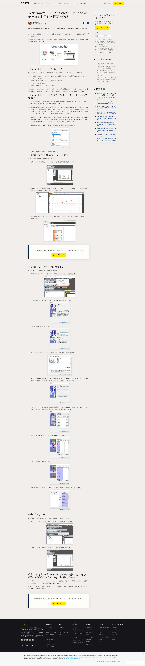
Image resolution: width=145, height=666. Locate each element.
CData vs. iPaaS (76, 640)
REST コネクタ (49, 639)
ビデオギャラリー (103, 642)
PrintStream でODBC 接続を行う (106, 73)
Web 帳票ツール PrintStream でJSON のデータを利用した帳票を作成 (106, 118)
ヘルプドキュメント (43, 113)
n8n (113, 637)
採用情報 (88, 642)
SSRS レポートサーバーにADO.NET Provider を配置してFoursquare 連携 (106, 130)
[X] (24, 640)
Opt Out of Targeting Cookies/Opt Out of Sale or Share (108, 661)
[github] (30, 640)
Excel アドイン (49, 642)
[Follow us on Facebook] (83, 23)
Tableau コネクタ (50, 646)
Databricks (115, 630)
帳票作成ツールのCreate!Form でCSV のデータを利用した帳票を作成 (106, 113)
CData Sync (62, 627)
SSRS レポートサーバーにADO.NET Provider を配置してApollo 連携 (106, 94)
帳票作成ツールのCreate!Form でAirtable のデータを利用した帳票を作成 (106, 124)
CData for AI (83, 3)
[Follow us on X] (85, 23)
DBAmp (61, 634)
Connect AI (62, 630)
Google (114, 632)
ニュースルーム (89, 632)
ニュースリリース (90, 630)
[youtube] (27, 640)
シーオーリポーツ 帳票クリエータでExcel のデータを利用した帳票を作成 (107, 107)
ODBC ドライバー (50, 627)
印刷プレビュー (101, 75)
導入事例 (101, 630)
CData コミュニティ (104, 627)
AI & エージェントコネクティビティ (78, 634)
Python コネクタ (50, 634)
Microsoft (114, 634)
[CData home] (26, 3)
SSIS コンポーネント (64, 632)
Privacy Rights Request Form (73, 658)
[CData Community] (33, 640)
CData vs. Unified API (77, 642)
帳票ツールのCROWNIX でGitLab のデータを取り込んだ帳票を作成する (106, 139)
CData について (89, 627)
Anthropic (114, 627)
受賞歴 (87, 634)
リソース (101, 634)
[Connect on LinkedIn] (88, 23)
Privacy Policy (111, 657)
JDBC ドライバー (50, 630)
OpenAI (114, 639)
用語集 (100, 639)
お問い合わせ (118, 3)
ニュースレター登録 (104, 637)
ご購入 (105, 3)
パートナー (75, 637)
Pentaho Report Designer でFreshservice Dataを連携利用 (105, 102)
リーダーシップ (89, 637)
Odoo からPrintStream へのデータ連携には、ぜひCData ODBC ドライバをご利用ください (106, 79)
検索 (109, 3)
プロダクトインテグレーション (78, 630)
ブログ (100, 632)
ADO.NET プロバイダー (51, 632)
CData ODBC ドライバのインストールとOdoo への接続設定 (106, 67)
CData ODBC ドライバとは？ (105, 64)
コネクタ (74, 627)
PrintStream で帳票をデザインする (106, 70)
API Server (48, 637)
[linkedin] (22, 640)
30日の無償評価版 (50, 583)
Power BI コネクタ (50, 644)
